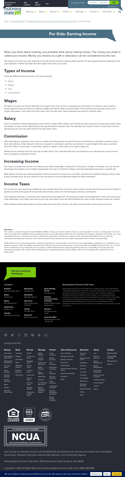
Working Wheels (29, 388)
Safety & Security (85, 389)
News (6, 384)
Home (6, 21)
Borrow (53, 11)
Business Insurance (52, 377)
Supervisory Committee (97, 371)
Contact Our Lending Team (31, 393)
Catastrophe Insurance (53, 387)
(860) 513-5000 (112, 353)
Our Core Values (7, 366)
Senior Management (98, 362)
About (96, 349)
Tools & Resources (69, 349)
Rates (17, 362)
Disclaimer (64, 376)
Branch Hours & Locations (10, 4)
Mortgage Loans (30, 362)
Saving (82, 392)
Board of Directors (97, 357)
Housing (83, 369)
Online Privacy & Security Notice (69, 369)
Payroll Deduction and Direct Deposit (41, 389)
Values (96, 389)
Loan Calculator (66, 353)
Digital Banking (40, 354)
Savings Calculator (67, 359)
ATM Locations (27, 4)
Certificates (19, 359)
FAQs (62, 379)
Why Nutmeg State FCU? (8, 357)
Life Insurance (52, 373)
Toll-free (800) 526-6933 (111, 357)
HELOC (29, 353)
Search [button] (119, 11)
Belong (29, 11)
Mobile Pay (41, 377)
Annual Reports (99, 383)
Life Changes (84, 378)
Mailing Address (112, 361)
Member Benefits (7, 376)
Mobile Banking (40, 368)
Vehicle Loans (29, 366)
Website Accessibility (68, 373)
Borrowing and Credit (85, 359)
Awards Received (7, 380)
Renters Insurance (52, 359)
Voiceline (41, 380)
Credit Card (30, 375)
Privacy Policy (65, 365)
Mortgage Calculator (67, 356)
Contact (93, 11)
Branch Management (98, 366)
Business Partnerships (8, 391)
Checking (19, 353)
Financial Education (17, 21)
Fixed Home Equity (31, 357)
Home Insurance (52, 354)
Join (47, 4)
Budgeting (83, 363)
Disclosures (19, 375)
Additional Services (19, 366)
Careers (6, 387)
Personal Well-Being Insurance (53, 392)
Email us (110, 364)
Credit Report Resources (42, 383)
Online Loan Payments (42, 363)
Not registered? (113, 6)
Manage (79, 11)
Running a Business (83, 385)
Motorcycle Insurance (53, 368)
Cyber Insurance (52, 382)
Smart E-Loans (29, 379)
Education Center (83, 354)
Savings (18, 356)
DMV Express (37, 4)
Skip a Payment (41, 373)
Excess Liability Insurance (52, 398)
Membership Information (8, 362)
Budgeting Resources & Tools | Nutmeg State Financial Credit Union (52, 21)
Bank (41, 11)
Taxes (82, 395)
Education (107, 11)
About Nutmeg (7, 371)
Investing (83, 375)
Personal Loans (29, 371)
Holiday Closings (99, 380)
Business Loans (30, 383)
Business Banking (19, 371)
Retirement (83, 381)
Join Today (7, 353)
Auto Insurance (52, 363)
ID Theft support (40, 359)
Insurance (83, 372)
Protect (66, 11)
